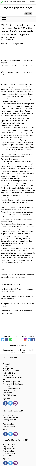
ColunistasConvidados (11, 388)
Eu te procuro (8, 368)
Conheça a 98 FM (9, 420)
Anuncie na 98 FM (9, 415)
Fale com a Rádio (9, 424)
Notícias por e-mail (10, 390)
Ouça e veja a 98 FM (10, 417)
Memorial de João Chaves (12, 382)
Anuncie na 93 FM (9, 444)
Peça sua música (9, 422)
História (6, 379)
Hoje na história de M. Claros (9, 374)
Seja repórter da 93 (10, 453)
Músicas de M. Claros (11, 371)
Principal (6, 364)
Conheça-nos (8, 362)
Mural (5, 366)
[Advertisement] (18, 324)
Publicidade (7, 455)
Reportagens (8, 386)
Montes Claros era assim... (13, 377)
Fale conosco (8, 393)
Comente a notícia (19, 345)
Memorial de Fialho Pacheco (13, 384)
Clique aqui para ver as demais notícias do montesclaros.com (18, 351)
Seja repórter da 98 (10, 426)
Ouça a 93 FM (8, 446)
